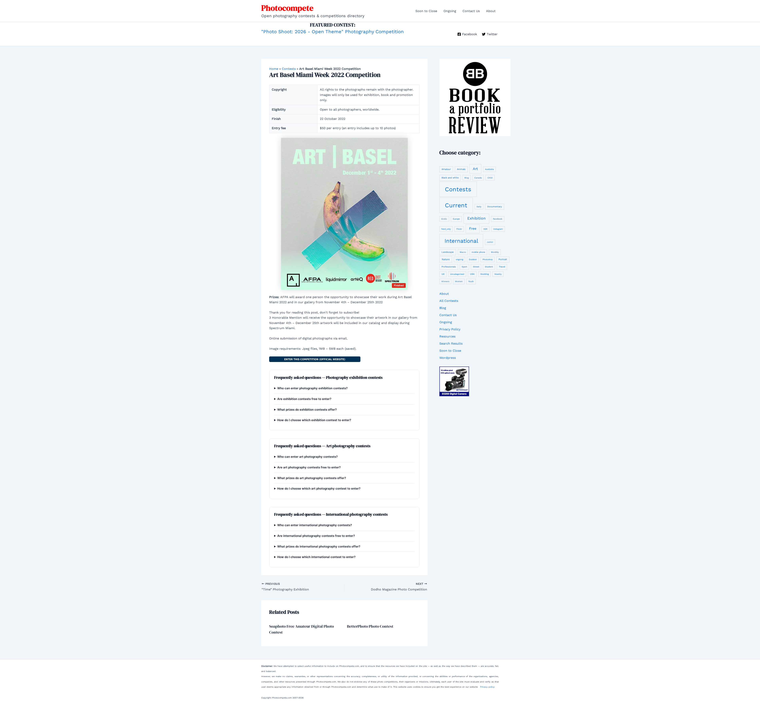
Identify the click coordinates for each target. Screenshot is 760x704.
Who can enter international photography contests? (314, 525)
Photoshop (488, 259)
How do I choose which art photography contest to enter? (318, 488)
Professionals (449, 266)
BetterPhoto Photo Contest (370, 626)
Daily (479, 207)
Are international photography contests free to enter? (316, 536)
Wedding (484, 274)
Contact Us (471, 11)
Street (476, 266)
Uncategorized (457, 274)
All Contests (448, 301)
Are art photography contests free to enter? (309, 467)
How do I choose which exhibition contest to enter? (314, 420)
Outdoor (473, 259)
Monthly (495, 252)
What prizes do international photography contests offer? (318, 546)
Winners (445, 281)
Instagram (498, 229)
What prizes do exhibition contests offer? (307, 409)
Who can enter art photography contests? (307, 457)
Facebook (497, 219)
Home (273, 69)
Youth (471, 281)
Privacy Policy (449, 329)
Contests (289, 69)
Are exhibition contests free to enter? (304, 399)
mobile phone (478, 252)
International (461, 241)
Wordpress (447, 358)
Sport (464, 266)
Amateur (446, 169)
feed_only (446, 229)
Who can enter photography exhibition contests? (312, 388)
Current (456, 205)
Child (489, 178)
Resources (447, 336)
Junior (490, 242)
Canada (478, 178)
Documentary (494, 206)
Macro (463, 252)
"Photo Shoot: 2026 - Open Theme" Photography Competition (332, 31)
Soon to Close (426, 11)
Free (472, 228)
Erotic (444, 219)
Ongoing (450, 11)
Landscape (448, 252)
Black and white (450, 177)
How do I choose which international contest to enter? (316, 557)
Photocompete (287, 7)
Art (475, 169)
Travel (502, 266)
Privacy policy (487, 687)
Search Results (451, 343)
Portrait (503, 259)
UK (443, 274)
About (491, 11)
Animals (461, 169)
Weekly (498, 274)
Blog (467, 178)
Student (489, 266)
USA (472, 274)
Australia (489, 169)
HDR (485, 229)
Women (459, 281)
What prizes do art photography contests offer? (311, 478)
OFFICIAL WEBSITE (314, 359)
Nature (446, 259)
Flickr (459, 229)
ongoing (459, 259)
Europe (456, 219)
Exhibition (476, 218)
